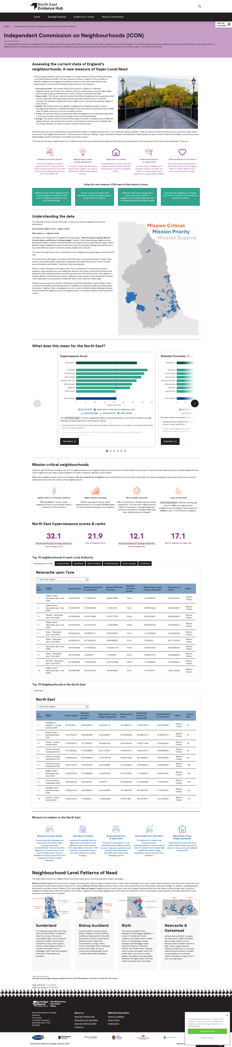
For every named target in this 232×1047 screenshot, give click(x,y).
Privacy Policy (114, 1020)
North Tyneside (93, 563)
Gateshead (78, 563)
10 (39, 670)
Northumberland (111, 563)
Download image (91, 413)
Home (37, 16)
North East (38, 690)
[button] (195, 403)
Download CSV (109, 413)
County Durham (63, 563)
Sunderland (145, 563)
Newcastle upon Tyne (43, 563)
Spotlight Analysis (57, 16)
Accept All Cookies (207, 1031)
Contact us (78, 1027)
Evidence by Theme (84, 16)
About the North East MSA (85, 1023)
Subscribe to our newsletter (86, 1020)
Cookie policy (113, 1023)
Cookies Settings (207, 1038)
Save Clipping (126, 413)
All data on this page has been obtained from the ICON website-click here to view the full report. (75, 978)
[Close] (227, 1015)
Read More (68, 441)
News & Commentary (113, 16)
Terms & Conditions (116, 1016)
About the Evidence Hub (84, 1016)
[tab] (43, 563)
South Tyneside (129, 563)
